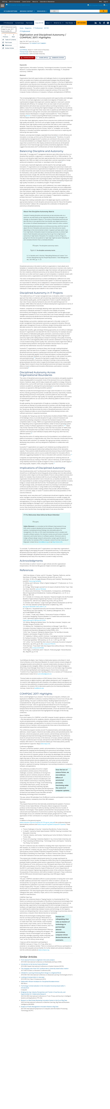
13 (71, 454)
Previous (5, 37)
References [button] (8, 45)
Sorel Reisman (24, 54)
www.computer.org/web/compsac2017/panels (51, 824)
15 (71, 461)
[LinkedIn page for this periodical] (96, 23)
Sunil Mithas (23, 50)
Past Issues (29, 23)
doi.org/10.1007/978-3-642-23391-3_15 (34, 607)
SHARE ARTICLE (43, 57)
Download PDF (28, 57)
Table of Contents (10, 40)
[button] (100, 1)
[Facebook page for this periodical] (104, 23)
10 (64, 425)
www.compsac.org (43, 950)
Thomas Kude (24, 52)
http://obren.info (57, 542)
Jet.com (28, 116)
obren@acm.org (43, 542)
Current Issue (19, 23)
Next (13, 37)
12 (31, 433)
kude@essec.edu (39, 688)
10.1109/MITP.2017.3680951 (37, 43)
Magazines (28, 28)
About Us (35, 1)
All (54, 11)
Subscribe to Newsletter (47, 1)
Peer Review (69, 23)
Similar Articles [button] (9, 48)
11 (65, 425)
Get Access (81, 23)
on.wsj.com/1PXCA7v (49, 644)
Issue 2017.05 (39, 23)
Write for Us (58, 23)
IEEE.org (4, 1)
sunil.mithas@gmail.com (45, 674)
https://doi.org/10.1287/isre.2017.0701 (34, 620)
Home (21, 28)
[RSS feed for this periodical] (108, 23)
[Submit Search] (104, 11)
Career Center (26, 1)
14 (70, 459)
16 (54, 463)
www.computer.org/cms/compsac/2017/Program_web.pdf (37, 822)
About (48, 23)
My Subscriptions (10, 11)
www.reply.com (45, 744)
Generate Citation (58, 57)
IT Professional (8, 23)
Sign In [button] (106, 1)
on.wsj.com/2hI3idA (38, 648)
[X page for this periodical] (100, 23)
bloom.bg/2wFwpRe (35, 581)
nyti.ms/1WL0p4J (41, 589)
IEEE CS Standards (14, 1)
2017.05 (46, 28)
